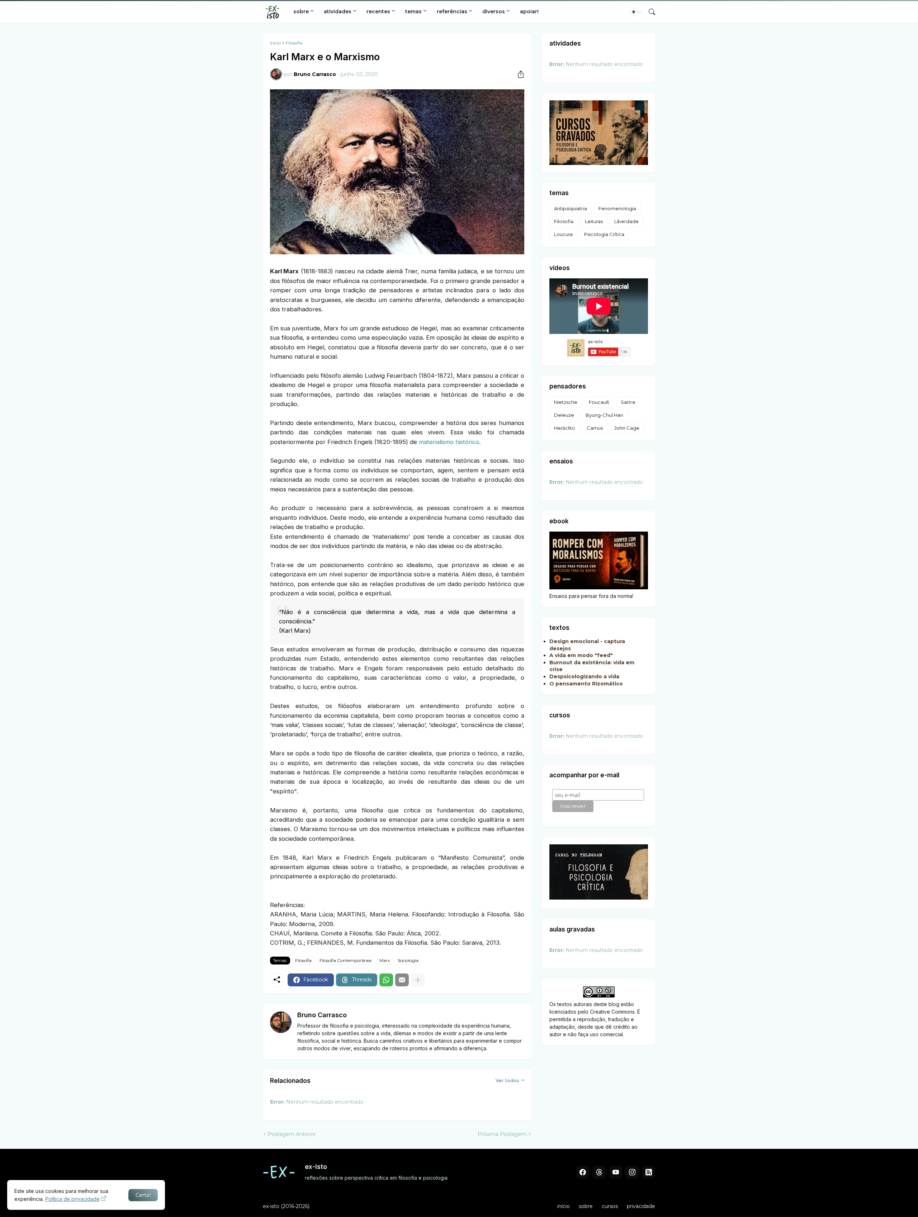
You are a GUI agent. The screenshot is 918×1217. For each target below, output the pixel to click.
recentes (378, 11)
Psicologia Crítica (604, 234)
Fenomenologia (617, 208)
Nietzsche (565, 402)
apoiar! (529, 11)
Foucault (599, 402)
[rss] (648, 1172)
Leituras (594, 221)
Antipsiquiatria (570, 208)
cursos (610, 1206)
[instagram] (632, 1172)
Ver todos (507, 1080)
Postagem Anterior (292, 1134)
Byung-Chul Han (604, 415)
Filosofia (294, 43)
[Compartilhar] (518, 74)
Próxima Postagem (502, 1134)
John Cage (626, 428)
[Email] (402, 979)
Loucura (563, 234)
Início (275, 43)
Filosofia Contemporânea (346, 960)
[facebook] (582, 1172)
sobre (301, 11)
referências (452, 11)
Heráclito (564, 428)
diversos (493, 11)
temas (413, 11)
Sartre (628, 402)
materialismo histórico (449, 441)
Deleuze (564, 415)
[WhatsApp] (386, 979)
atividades (337, 11)
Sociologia (408, 960)
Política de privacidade (72, 1199)
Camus (595, 428)
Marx (384, 960)
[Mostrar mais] (418, 979)
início (563, 1206)
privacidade (641, 1206)
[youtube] (615, 1172)
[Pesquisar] (649, 12)
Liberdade (626, 221)
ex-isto (271, 1206)
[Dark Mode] (636, 12)
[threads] (599, 1172)
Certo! (143, 1195)
